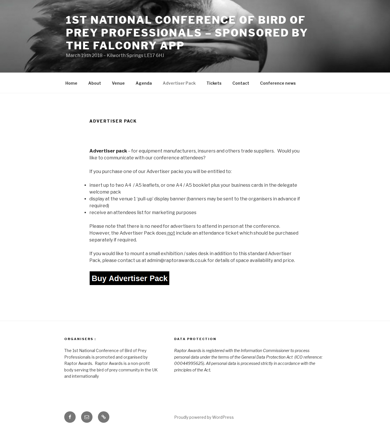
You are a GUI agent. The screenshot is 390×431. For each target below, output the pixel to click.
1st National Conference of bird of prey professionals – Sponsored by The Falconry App (187, 33)
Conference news (278, 83)
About (94, 83)
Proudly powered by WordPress (204, 417)
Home (71, 83)
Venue (118, 83)
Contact (240, 83)
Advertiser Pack (179, 83)
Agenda (144, 83)
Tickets (214, 83)
